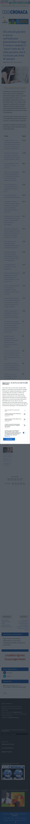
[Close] (27, 383)
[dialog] (15, 412)
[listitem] (15, 410)
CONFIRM (9, 439)
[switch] (24, 414)
